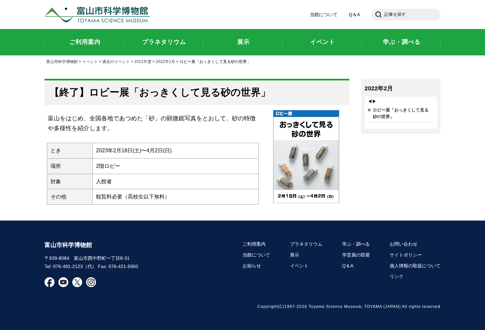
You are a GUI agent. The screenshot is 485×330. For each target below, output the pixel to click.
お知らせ (251, 265)
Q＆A (354, 14)
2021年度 (142, 61)
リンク (397, 276)
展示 (294, 254)
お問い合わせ (403, 244)
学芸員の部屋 (356, 254)
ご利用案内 (254, 244)
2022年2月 (165, 61)
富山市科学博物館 (99, 14)
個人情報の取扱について (415, 265)
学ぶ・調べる (356, 244)
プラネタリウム (306, 244)
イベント (90, 61)
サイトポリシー (406, 254)
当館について (324, 14)
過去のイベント (116, 61)
